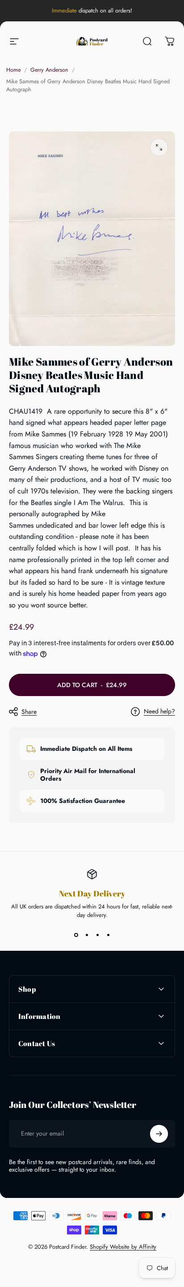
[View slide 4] (108, 935)
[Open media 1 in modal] (159, 147)
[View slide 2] (86, 935)
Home (13, 70)
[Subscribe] (159, 1134)
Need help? (159, 712)
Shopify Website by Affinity (123, 1246)
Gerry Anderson (49, 70)
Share (29, 711)
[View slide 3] (97, 935)
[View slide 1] (76, 935)
